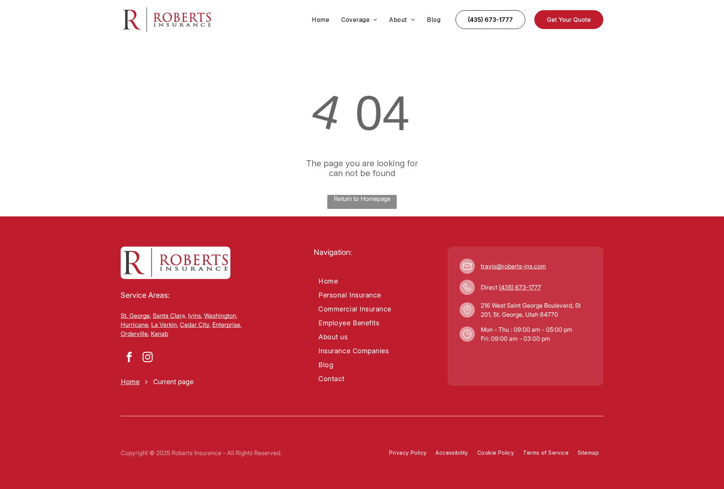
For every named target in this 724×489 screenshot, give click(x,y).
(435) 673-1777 (520, 287)
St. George (135, 315)
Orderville (134, 333)
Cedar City (194, 324)
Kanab (159, 333)
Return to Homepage (362, 198)
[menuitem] (320, 20)
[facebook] (129, 358)
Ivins (194, 315)
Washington (220, 315)
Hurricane (134, 324)
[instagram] (147, 358)
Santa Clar (167, 315)
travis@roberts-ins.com (513, 266)
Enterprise (226, 324)
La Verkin (164, 324)
